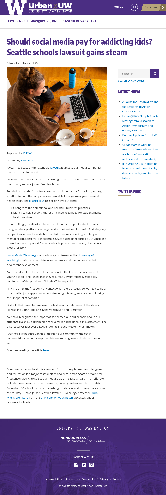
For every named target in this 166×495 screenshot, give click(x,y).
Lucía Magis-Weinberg (21, 255)
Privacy (104, 479)
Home (11, 21)
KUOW (27, 153)
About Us (72, 479)
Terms (117, 479)
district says (36, 201)
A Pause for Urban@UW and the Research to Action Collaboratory (140, 106)
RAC (54, 21)
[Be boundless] (83, 440)
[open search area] (134, 7)
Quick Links (151, 7)
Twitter (85, 464)
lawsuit (55, 167)
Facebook (77, 464)
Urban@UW (38, 7)
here (46, 350)
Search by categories (131, 80)
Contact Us (88, 479)
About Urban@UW (32, 21)
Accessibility (54, 479)
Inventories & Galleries (81, 21)
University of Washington (57, 397)
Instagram (92, 464)
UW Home (118, 7)
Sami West (27, 160)
